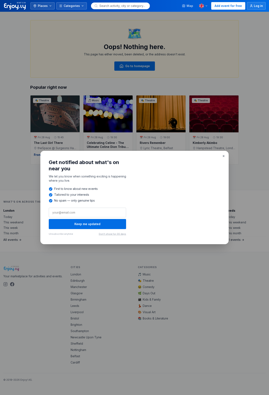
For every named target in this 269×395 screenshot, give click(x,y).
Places (43, 6)
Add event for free (228, 6)
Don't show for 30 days (112, 233)
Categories (72, 6)
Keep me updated (87, 224)
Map (190, 6)
